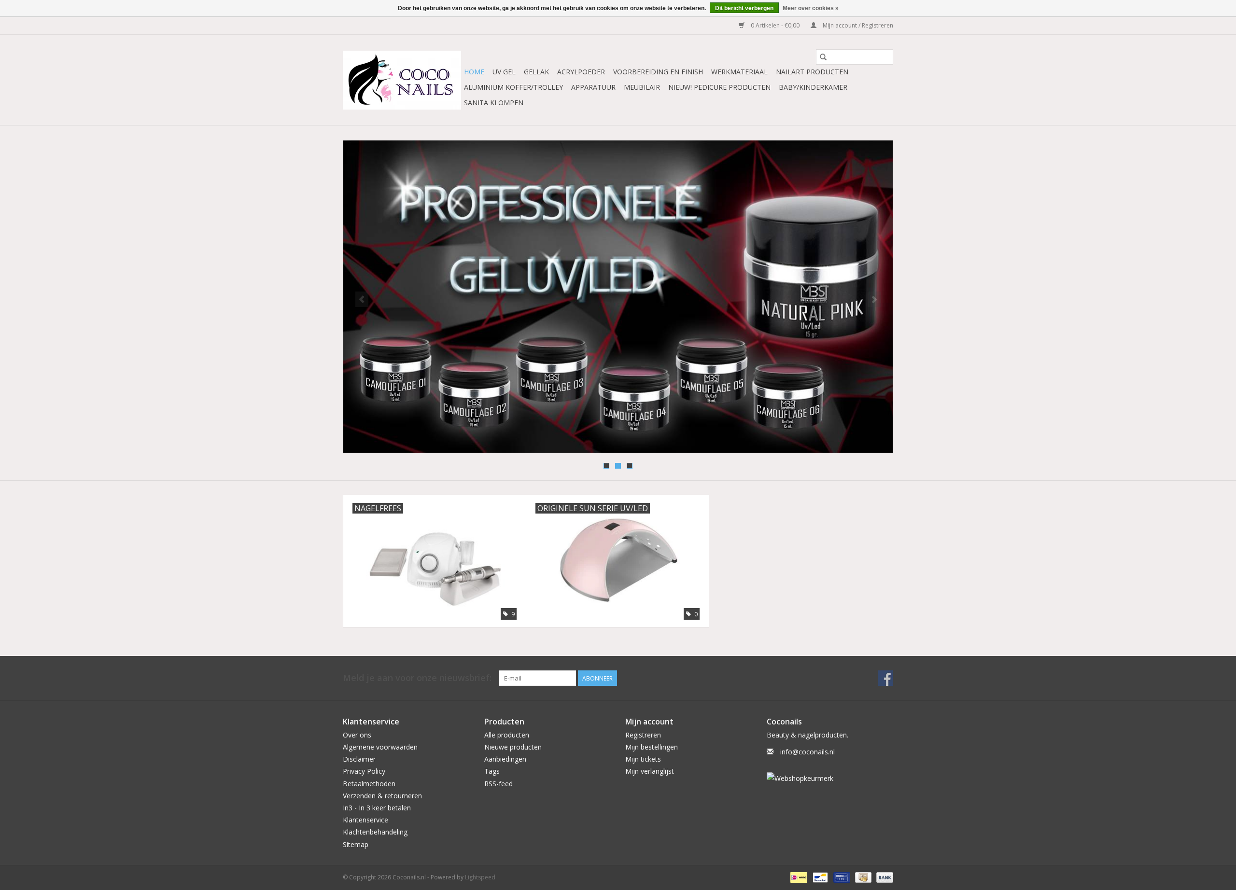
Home (474, 71)
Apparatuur (593, 87)
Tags (492, 771)
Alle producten (506, 734)
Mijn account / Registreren (857, 25)
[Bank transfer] (883, 877)
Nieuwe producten (513, 746)
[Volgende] (874, 299)
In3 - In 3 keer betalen (377, 807)
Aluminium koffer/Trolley (513, 87)
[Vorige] (361, 299)
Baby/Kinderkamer (813, 87)
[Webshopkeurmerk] (830, 778)
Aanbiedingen (505, 759)
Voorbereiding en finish (658, 71)
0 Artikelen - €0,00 (775, 25)
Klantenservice (365, 819)
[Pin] (840, 877)
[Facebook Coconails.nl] (885, 678)
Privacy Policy (364, 771)
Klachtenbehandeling (375, 831)
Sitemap (355, 844)
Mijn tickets (643, 759)
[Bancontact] (819, 877)
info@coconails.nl (807, 751)
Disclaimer (359, 759)
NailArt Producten (812, 71)
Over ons (357, 734)
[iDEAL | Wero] (797, 877)
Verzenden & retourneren (382, 795)
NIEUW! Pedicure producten (719, 87)
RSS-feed (498, 783)
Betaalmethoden (369, 783)
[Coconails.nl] (402, 80)
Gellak (536, 71)
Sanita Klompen (493, 102)
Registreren (643, 734)
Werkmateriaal (739, 71)
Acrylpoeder (581, 71)
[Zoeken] (823, 57)
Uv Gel (504, 71)
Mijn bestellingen (651, 746)
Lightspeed (480, 877)
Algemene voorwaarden (380, 746)
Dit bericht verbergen (744, 8)
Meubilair (642, 87)
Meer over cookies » (811, 8)
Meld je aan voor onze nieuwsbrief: (417, 678)
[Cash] (862, 877)
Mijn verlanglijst (649, 771)
